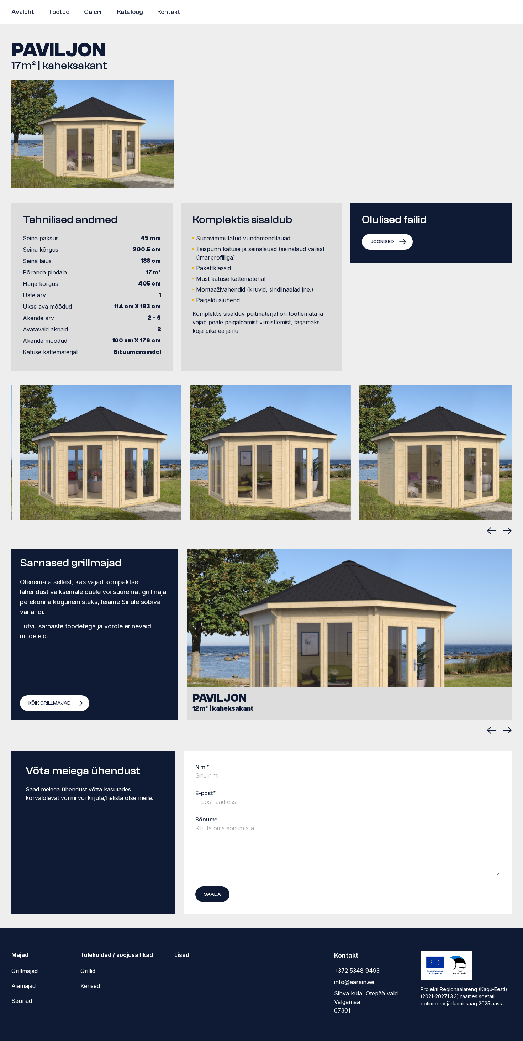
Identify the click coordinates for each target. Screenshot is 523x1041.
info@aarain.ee (354, 981)
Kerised (90, 985)
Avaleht (22, 12)
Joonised (382, 242)
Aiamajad (23, 985)
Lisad (181, 954)
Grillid (87, 970)
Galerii (93, 12)
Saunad (21, 1000)
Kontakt (168, 12)
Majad (19, 954)
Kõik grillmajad (49, 703)
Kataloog (130, 12)
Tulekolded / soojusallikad (116, 954)
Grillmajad (24, 970)
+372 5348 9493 (357, 970)
